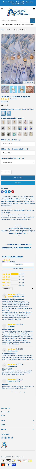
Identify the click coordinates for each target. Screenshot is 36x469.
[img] (12, 294)
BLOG (3, 415)
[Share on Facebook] (2, 191)
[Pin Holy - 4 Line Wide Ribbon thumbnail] (5, 89)
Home (3, 30)
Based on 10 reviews (8, 262)
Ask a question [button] (18, 269)
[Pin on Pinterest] (12, 191)
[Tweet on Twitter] (5, 191)
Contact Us (5, 408)
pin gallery (24, 247)
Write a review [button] (18, 264)
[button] (5, 99)
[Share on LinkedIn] (9, 191)
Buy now (18, 183)
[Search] (32, 20)
